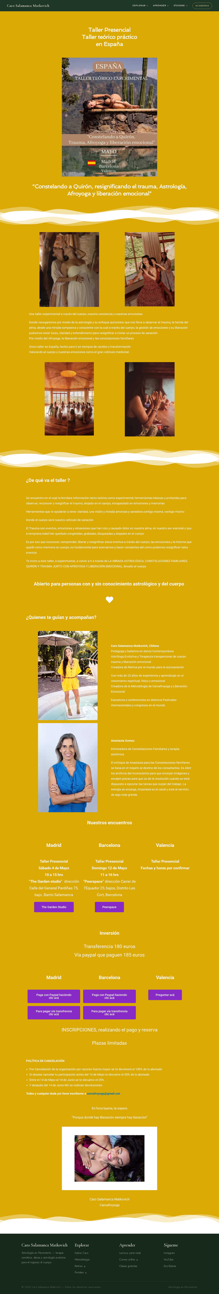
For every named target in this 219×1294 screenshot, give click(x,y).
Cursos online (127, 1259)
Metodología (82, 1259)
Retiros (79, 1266)
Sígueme (179, 5)
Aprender (159, 5)
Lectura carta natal (130, 1253)
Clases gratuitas (128, 1266)
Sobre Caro (81, 1253)
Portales (79, 1272)
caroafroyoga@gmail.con (103, 1093)
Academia (202, 5)
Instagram (169, 1253)
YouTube (168, 1259)
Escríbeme (170, 1266)
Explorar (139, 5)
